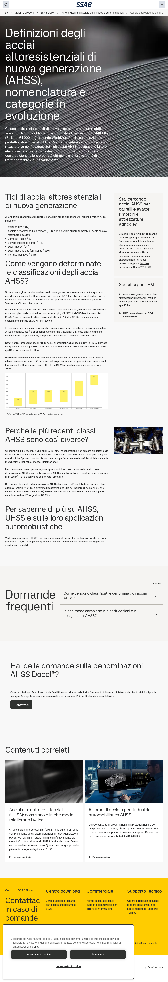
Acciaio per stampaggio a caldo (26, 231)
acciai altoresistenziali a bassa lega (66, 342)
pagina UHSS (29, 538)
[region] (68, 951)
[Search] (6, 4)
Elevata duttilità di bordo (22, 242)
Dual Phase (14, 246)
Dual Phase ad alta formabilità (25, 250)
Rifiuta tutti (98, 954)
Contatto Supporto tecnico (144, 943)
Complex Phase (17, 238)
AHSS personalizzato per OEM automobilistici (138, 315)
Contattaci (21, 705)
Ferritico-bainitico (18, 254)
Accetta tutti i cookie (39, 954)
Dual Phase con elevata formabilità (44, 476)
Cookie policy (31, 946)
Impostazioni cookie (68, 966)
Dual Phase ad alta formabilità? (69, 692)
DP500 (8, 317)
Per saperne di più (22, 856)
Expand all (156, 583)
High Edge (10, 476)
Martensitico (15, 227)
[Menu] (162, 4)
